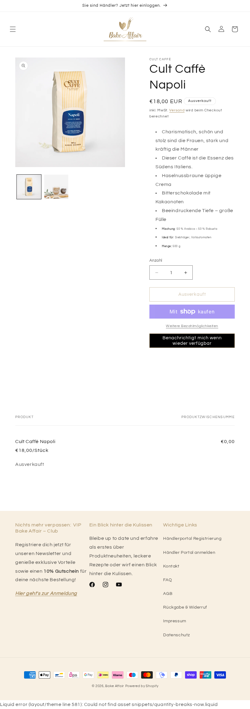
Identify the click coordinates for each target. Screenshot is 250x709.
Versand (176, 110)
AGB (167, 594)
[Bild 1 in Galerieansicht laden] (29, 187)
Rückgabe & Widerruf (185, 607)
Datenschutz (176, 635)
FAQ (167, 580)
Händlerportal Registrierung (192, 538)
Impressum (174, 621)
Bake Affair (114, 686)
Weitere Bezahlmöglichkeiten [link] (192, 326)
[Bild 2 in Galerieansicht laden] (56, 187)
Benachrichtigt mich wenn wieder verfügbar (192, 341)
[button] (13, 29)
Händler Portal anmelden (189, 552)
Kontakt (171, 566)
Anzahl (155, 260)
